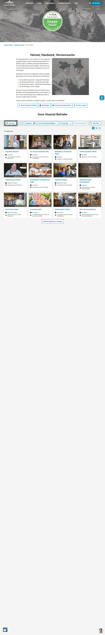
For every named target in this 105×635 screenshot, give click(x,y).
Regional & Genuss (64, 3)
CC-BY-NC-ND (24, 148)
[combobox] (21, 123)
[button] (95, 123)
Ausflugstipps (49, 3)
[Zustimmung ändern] (5, 630)
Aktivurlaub (29, 3)
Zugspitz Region (8, 45)
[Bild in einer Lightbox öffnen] (70, 76)
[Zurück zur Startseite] (9, 3)
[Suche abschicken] (21, 123)
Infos (76, 3)
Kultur (39, 3)
